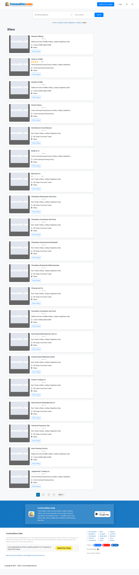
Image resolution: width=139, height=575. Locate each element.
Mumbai (112, 536)
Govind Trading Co (38, 380)
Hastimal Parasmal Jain (40, 426)
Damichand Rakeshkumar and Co (44, 334)
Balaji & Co (35, 151)
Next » (61, 494)
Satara (112, 540)
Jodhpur (79, 22)
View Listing (36, 51)
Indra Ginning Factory (39, 448)
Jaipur (102, 538)
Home (54, 22)
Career (15, 555)
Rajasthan (71, 22)
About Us (9, 555)
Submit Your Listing (105, 4)
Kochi (101, 540)
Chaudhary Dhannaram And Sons (43, 197)
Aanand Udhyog (37, 36)
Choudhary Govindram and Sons (43, 311)
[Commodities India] (19, 4)
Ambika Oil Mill (37, 82)
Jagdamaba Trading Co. (40, 471)
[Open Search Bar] (127, 4)
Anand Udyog (36, 105)
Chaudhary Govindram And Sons (43, 219)
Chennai (91, 538)
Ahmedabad (93, 532)
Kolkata (112, 532)
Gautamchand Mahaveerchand (43, 357)
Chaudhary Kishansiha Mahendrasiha (45, 265)
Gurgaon (102, 534)
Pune (111, 538)
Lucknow (113, 534)
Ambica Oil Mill (37, 59)
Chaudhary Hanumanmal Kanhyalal (44, 242)
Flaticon (97, 553)
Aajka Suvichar (32, 555)
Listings (60, 22)
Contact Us (41, 555)
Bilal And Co (35, 174)
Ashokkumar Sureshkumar (41, 128)
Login (120, 4)
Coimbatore (92, 540)
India (65, 22)
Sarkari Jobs (22, 555)
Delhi (101, 532)
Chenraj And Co (37, 288)
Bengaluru (92, 534)
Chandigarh (92, 536)
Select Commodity (52, 15)
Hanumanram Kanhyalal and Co (43, 403)
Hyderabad (103, 536)
